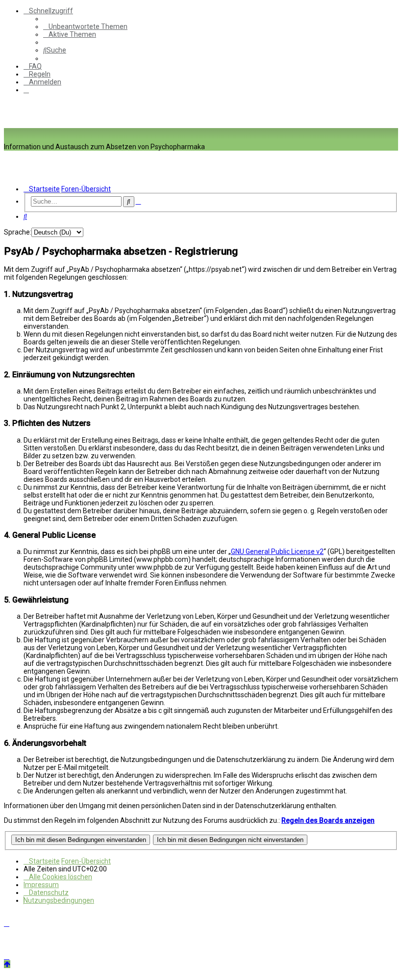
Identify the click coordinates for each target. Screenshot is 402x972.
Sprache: (17, 232)
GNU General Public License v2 (277, 551)
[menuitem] (85, 26)
